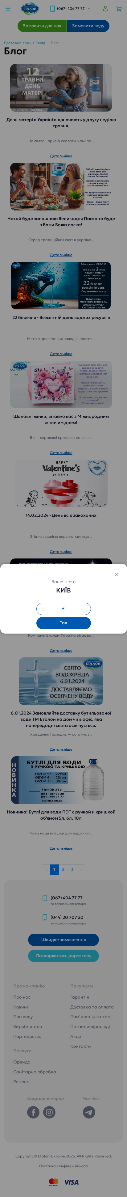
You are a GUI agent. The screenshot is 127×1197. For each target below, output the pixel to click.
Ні (63, 608)
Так (63, 623)
